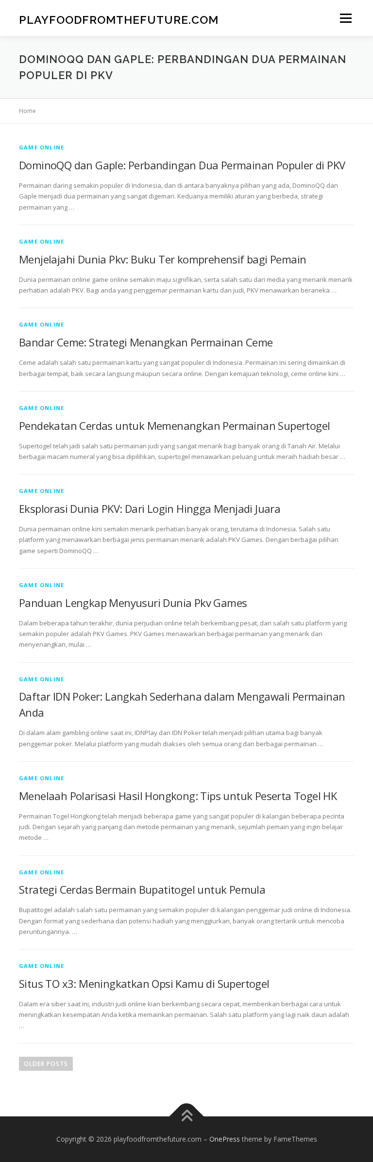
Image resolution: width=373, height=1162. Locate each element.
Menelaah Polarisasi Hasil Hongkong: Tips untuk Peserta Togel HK (178, 795)
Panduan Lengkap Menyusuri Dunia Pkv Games (133, 602)
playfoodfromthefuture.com (119, 19)
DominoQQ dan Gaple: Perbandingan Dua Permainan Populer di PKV (182, 165)
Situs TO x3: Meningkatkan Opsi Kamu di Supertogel (144, 983)
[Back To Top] (187, 1116)
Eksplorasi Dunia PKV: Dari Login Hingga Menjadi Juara (149, 508)
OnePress (224, 1139)
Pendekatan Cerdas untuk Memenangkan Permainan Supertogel (174, 425)
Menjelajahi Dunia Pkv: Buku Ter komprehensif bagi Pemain (162, 259)
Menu (345, 18)
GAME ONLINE (41, 147)
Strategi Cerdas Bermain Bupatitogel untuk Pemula (142, 889)
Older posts (46, 1064)
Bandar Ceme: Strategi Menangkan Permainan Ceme (145, 342)
